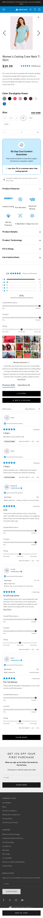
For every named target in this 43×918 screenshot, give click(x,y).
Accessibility (7, 858)
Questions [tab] (24, 386)
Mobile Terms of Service (11, 815)
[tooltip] (29, 362)
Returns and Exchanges (11, 834)
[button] (31, 66)
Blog (4, 807)
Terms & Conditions (9, 811)
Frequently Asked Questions (12, 838)
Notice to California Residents (13, 862)
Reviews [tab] (8, 386)
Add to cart (21, 913)
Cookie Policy (7, 866)
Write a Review (26, 401)
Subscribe (21, 785)
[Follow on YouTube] (22, 900)
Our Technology (8, 842)
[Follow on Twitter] (10, 900)
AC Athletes (6, 803)
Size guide (36, 113)
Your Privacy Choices (10, 822)
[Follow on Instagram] (16, 900)
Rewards (5, 850)
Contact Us (6, 846)
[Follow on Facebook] (3, 900)
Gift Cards (6, 854)
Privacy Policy (7, 819)
